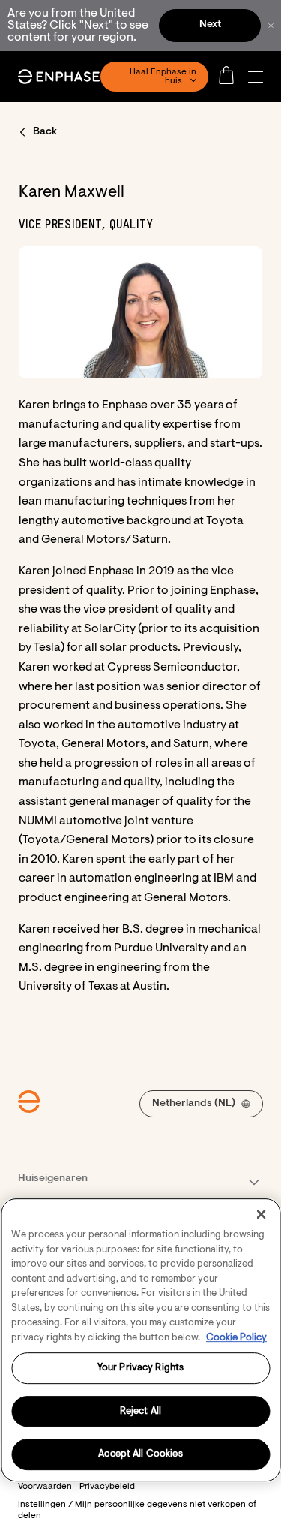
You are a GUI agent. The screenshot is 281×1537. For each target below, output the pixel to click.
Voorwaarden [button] (45, 1486)
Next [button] (210, 25)
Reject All (140, 1411)
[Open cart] (230, 76)
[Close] (260, 1214)
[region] (140, 1340)
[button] (259, 77)
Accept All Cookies (140, 1455)
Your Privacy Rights (140, 1368)
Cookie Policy (236, 1338)
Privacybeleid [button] (107, 1486)
